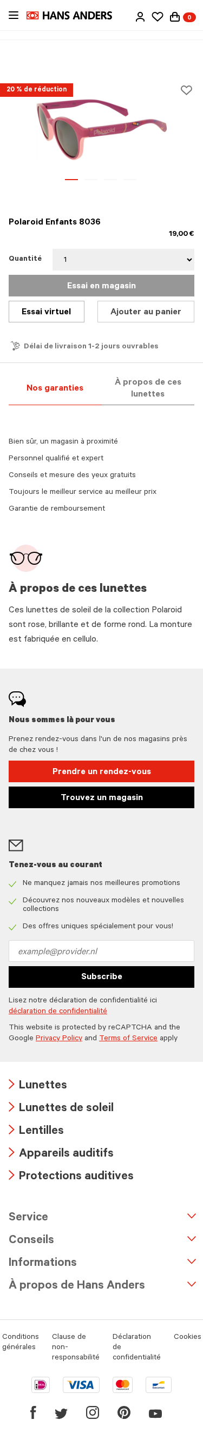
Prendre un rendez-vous (102, 772)
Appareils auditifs (61, 1154)
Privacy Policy (59, 1039)
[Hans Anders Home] (75, 15)
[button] (140, 16)
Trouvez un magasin (102, 798)
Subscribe (101, 977)
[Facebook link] (33, 1412)
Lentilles (36, 1132)
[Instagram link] (92, 1412)
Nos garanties (55, 389)
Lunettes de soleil (61, 1109)
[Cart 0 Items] (174, 16)
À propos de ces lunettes (148, 389)
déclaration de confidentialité (58, 1012)
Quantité (25, 259)
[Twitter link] (61, 1412)
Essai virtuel (46, 313)
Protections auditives (71, 1177)
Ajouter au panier (145, 313)
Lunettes (38, 1086)
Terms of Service (128, 1039)
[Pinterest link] (123, 1412)
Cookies (187, 1337)
